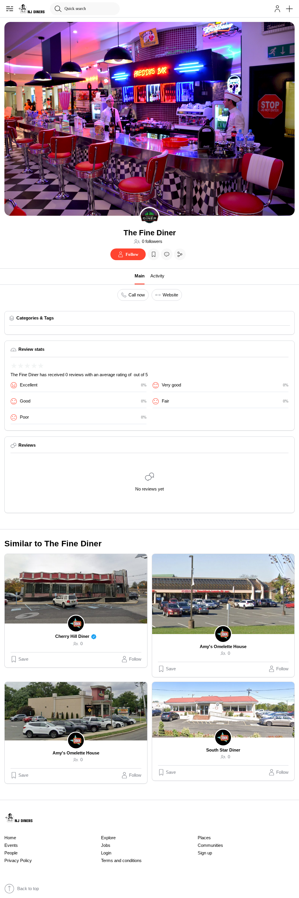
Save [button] (23, 659)
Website (170, 295)
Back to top (28, 888)
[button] (277, 9)
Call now (136, 295)
